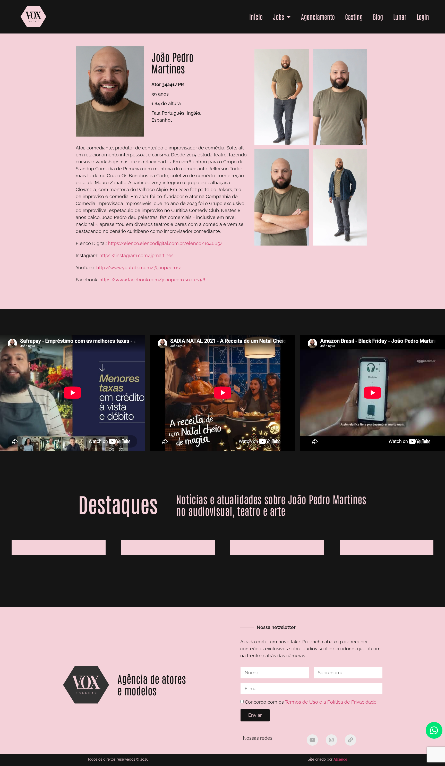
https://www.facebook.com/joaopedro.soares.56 (152, 279)
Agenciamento (318, 16)
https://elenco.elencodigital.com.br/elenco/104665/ (165, 243)
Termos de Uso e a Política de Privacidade (330, 702)
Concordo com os (310, 702)
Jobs (278, 16)
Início (256, 16)
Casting (354, 16)
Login (423, 16)
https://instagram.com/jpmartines (136, 255)
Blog (378, 16)
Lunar (399, 16)
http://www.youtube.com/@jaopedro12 (138, 267)
